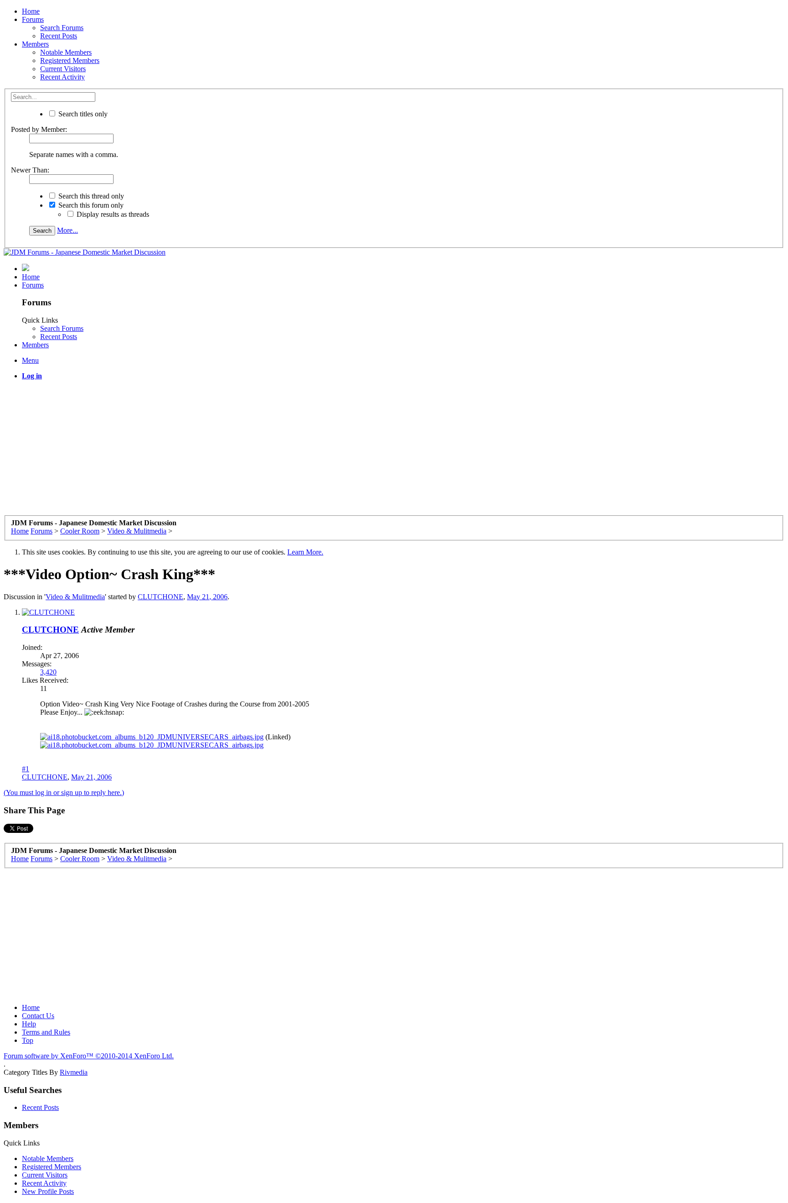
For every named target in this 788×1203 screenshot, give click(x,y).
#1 (25, 769)
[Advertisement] (277, 451)
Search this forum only (90, 205)
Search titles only (82, 114)
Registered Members (69, 60)
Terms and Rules (46, 1032)
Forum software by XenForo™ (89, 1056)
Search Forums (61, 27)
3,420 (48, 672)
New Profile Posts (48, 1191)
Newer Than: (30, 170)
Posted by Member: (39, 129)
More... (67, 230)
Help (29, 1024)
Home (31, 11)
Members (35, 44)
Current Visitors (63, 69)
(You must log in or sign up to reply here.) (64, 792)
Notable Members (66, 52)
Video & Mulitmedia (75, 597)
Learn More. (305, 552)
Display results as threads (112, 214)
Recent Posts (58, 36)
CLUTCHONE (160, 597)
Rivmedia (74, 1072)
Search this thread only (90, 196)
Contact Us (38, 1016)
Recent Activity (62, 77)
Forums (33, 19)
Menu (30, 360)
